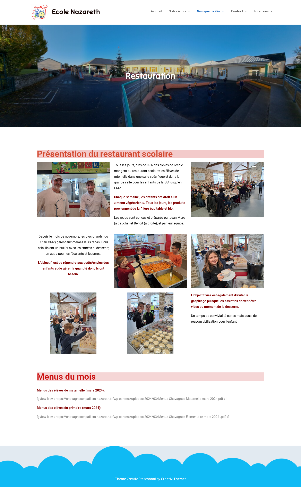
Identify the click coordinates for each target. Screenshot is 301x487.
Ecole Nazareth (76, 12)
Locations (261, 11)
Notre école (177, 11)
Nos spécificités (208, 11)
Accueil (156, 11)
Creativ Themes (173, 479)
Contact (237, 11)
